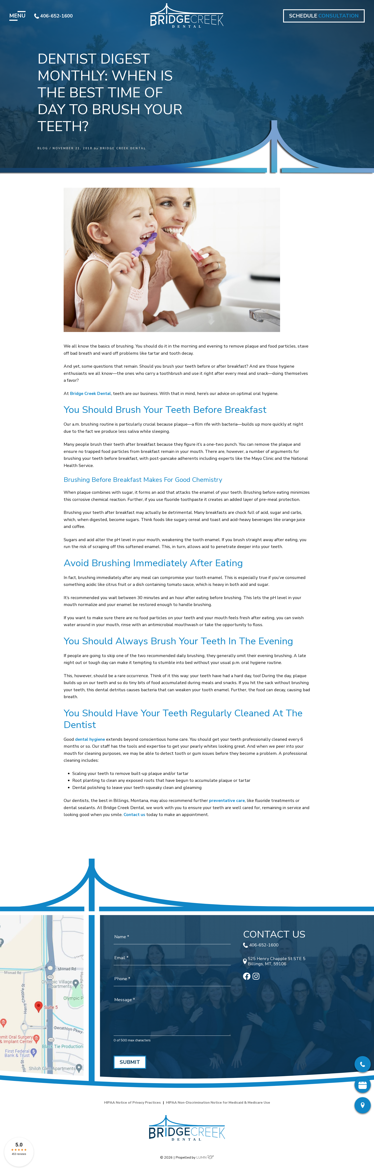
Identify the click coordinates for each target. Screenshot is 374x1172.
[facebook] (246, 978)
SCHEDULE (324, 15)
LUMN (201, 1157)
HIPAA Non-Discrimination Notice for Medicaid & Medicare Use (218, 1102)
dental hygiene (90, 739)
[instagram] (256, 978)
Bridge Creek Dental (90, 393)
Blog (42, 148)
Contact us (134, 815)
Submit (130, 1062)
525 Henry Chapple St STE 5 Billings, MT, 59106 (276, 961)
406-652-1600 (56, 16)
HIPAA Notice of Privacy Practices (132, 1102)
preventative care (227, 800)
